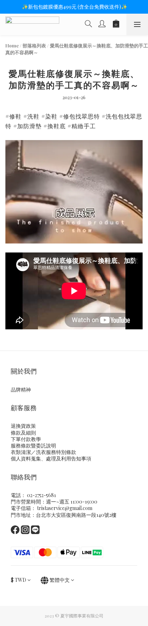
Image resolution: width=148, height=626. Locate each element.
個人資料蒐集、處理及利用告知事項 (51, 458)
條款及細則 (23, 432)
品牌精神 (21, 389)
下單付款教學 (26, 439)
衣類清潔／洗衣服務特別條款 (43, 452)
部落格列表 (34, 45)
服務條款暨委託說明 (33, 445)
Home (12, 45)
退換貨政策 (23, 425)
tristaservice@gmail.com (64, 508)
